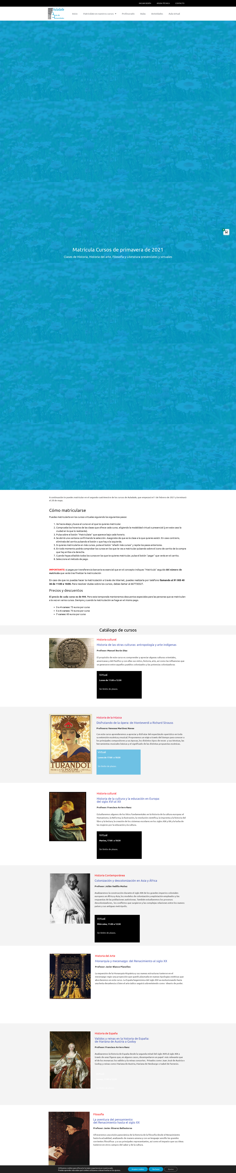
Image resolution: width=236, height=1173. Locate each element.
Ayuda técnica (163, 3)
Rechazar (156, 1169)
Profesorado (128, 13)
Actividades (157, 13)
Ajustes (171, 1169)
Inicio (75, 13)
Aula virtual (174, 13)
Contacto (179, 3)
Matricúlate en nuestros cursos (98, 13)
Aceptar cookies (138, 1169)
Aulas (143, 13)
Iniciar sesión (145, 3)
